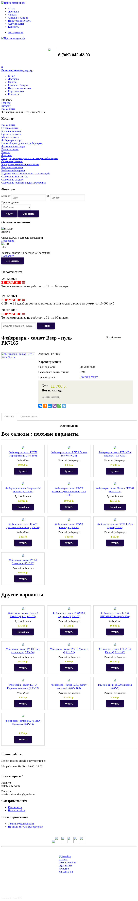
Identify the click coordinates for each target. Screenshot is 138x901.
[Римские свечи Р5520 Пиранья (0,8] (115, 680)
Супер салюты (9, 128)
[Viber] (55, 406)
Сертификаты (16, 23)
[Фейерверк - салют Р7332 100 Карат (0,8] (115, 644)
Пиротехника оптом (19, 20)
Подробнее (7, 240)
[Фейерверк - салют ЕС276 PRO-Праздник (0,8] (23, 716)
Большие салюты (11, 131)
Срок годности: (47, 366)
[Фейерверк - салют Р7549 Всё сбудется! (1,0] (115, 447)
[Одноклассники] (45, 406)
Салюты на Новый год (14, 176)
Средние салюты (11, 134)
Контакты (13, 26)
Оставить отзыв (29, 416)
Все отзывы (12, 260)
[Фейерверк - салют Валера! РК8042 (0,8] (23, 608)
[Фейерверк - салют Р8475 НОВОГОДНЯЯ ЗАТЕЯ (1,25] (69, 483)
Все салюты (8, 109)
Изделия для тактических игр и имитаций (25, 173)
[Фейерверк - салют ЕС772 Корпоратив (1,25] (23, 447)
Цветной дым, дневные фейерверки (22, 143)
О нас (11, 8)
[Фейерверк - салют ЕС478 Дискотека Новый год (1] (23, 519)
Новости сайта (16, 810)
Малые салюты (10, 137)
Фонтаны (6, 155)
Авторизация (15, 32)
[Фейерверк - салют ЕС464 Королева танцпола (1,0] (23, 680)
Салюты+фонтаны (12, 161)
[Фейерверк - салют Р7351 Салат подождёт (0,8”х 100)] (69, 680)
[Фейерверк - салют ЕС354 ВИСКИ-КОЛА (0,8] (115, 608)
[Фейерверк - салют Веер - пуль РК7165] (18, 354)
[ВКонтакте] (40, 406)
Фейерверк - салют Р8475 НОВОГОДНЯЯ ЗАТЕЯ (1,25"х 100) (69, 491)
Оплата (12, 14)
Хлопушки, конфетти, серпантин (20, 164)
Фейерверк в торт (11, 140)
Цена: (45, 385)
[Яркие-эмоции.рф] (13, 2)
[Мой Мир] (50, 406)
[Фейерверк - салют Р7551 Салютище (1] (23, 555)
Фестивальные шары (13, 146)
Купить (23, 471)
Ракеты (5, 152)
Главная (5, 102)
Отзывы (9, 416)
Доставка (13, 11)
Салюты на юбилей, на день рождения (23, 182)
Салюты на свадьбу (12, 179)
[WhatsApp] (59, 406)
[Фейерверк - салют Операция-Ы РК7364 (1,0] (23, 483)
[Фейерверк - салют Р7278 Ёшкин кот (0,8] (69, 447)
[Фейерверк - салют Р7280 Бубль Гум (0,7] (115, 519)
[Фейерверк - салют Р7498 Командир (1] (69, 519)
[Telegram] (64, 406)
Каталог (6, 105)
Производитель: (47, 377)
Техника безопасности (21, 823)
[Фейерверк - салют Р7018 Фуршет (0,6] (69, 644)
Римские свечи (10, 149)
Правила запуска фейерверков (25, 826)
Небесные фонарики (13, 170)
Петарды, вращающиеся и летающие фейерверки (29, 158)
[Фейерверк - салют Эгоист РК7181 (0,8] (115, 483)
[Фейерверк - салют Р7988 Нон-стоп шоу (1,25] (23, 644)
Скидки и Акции (18, 17)
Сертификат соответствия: (53, 372)
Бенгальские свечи (12, 167)
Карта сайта (15, 807)
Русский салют (89, 376)
